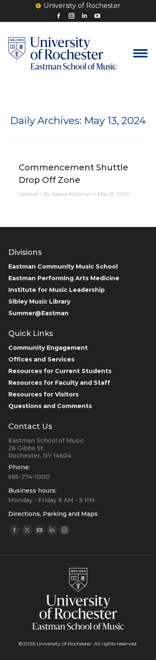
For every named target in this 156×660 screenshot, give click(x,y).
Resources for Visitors (43, 394)
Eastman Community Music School (63, 266)
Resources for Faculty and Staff (59, 382)
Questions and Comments (50, 406)
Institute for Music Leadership (56, 290)
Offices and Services (41, 359)
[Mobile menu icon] (140, 53)
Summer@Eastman (38, 313)
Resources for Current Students (59, 371)
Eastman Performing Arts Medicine (63, 278)
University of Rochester (82, 6)
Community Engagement (48, 347)
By (68, 194)
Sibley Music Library (39, 301)
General (28, 194)
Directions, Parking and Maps (53, 514)
